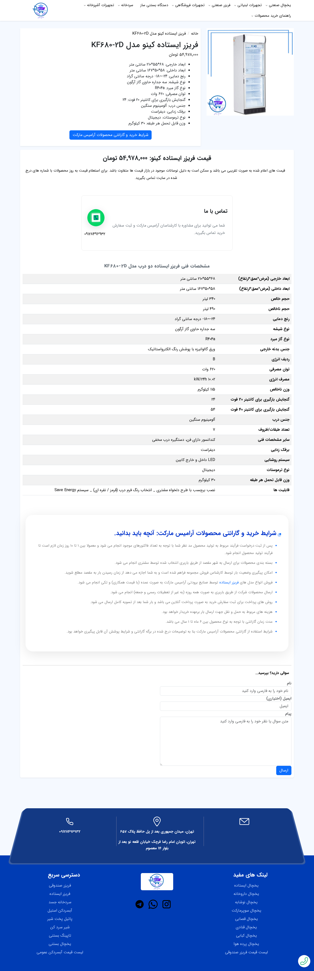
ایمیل (287, 698)
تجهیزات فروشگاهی (190, 5)
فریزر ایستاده (229, 582)
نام (289, 683)
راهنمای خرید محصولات (273, 16)
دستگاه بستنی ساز (154, 5)
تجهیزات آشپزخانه (100, 5)
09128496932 (69, 832)
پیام (288, 714)
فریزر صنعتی (221, 5)
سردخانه (127, 5)
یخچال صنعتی (280, 5)
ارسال (283, 770)
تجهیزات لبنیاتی (249, 5)
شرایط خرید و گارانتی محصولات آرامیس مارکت (110, 135)
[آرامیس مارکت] (41, 10)
